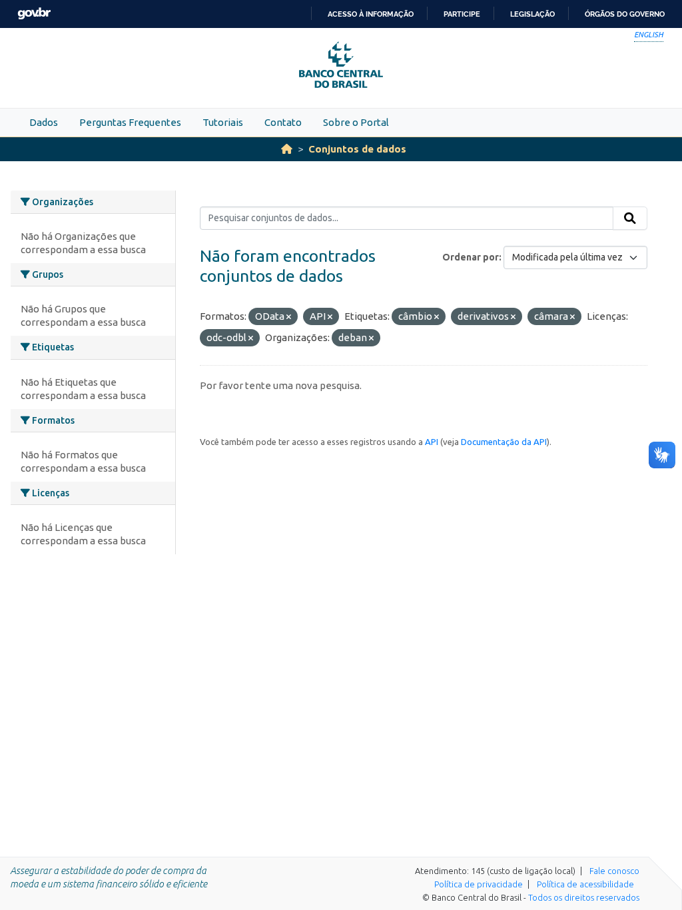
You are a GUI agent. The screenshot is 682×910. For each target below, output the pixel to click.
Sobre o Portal (356, 122)
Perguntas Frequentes (130, 122)
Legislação (532, 14)
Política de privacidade (478, 884)
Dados (43, 122)
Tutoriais (222, 122)
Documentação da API (504, 441)
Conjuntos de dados (357, 149)
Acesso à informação (371, 14)
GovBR (34, 13)
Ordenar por (470, 257)
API (431, 441)
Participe (462, 14)
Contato (283, 122)
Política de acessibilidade (585, 884)
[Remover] (288, 317)
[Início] (286, 149)
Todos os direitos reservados (583, 897)
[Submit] (630, 218)
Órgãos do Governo (625, 14)
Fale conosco (614, 870)
